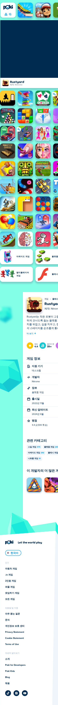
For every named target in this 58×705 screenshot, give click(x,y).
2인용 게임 (10, 581)
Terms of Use (12, 644)
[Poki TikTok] (8, 693)
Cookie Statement (14, 638)
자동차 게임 (11, 569)
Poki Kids (10, 671)
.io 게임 (9, 575)
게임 (46, 299)
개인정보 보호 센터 (14, 626)
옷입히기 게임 (12, 593)
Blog (7, 677)
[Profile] (6, 14)
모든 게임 (10, 599)
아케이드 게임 (36, 453)
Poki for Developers (15, 665)
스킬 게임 (34, 447)
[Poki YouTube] (25, 693)
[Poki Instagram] (16, 693)
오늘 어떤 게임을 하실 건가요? (10, 14)
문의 (7, 620)
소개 (7, 659)
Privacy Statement (14, 632)
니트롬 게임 (34, 459)
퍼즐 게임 (10, 587)
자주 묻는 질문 (12, 614)
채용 (7, 683)
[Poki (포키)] (8, 7)
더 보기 (30, 333)
